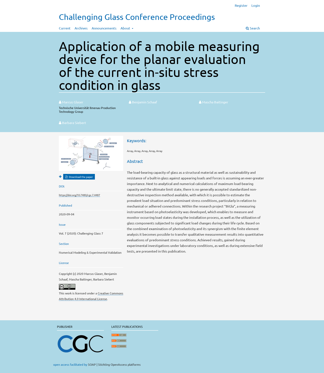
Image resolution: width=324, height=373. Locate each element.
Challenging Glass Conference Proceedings (137, 17)
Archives (81, 28)
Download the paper (80, 176)
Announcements (104, 28)
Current (64, 28)
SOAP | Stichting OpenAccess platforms (114, 364)
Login (255, 5)
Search (254, 28)
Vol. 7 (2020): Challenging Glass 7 (81, 233)
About (126, 28)
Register (241, 5)
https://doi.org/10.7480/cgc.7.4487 (79, 195)
